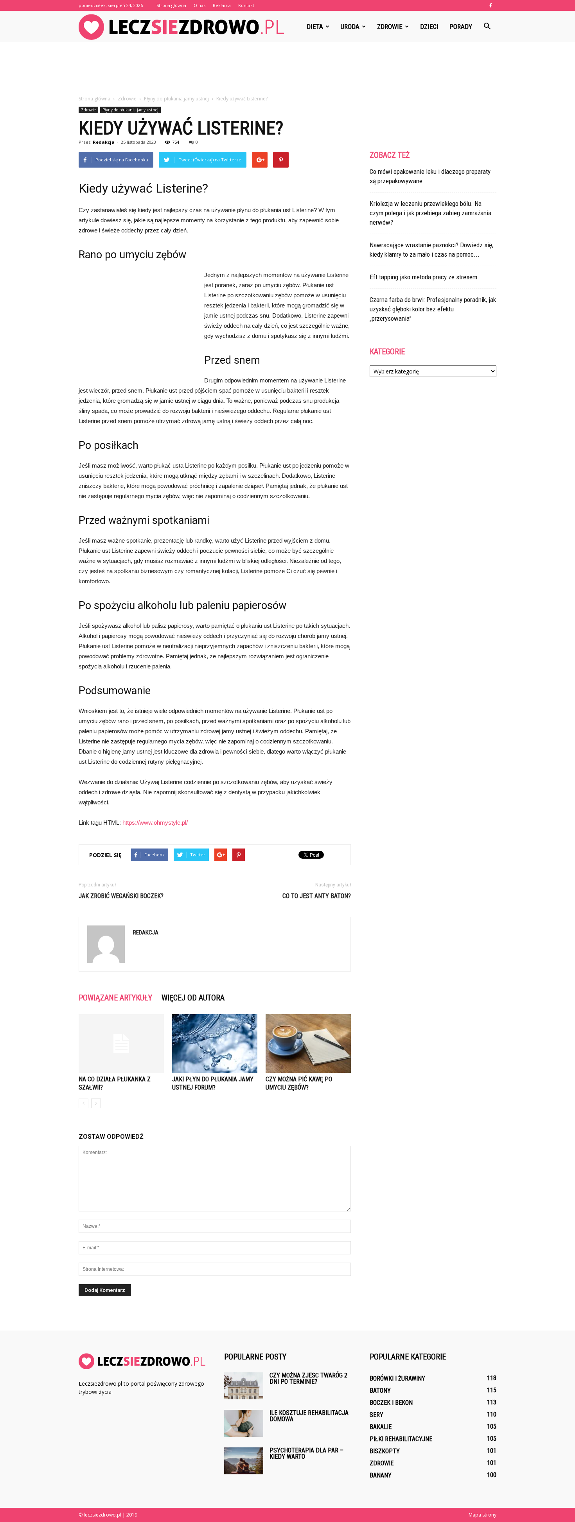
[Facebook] (490, 5)
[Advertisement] (287, 69)
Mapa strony (482, 1514)
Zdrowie (389, 26)
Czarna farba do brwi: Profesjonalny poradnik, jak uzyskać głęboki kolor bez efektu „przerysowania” (433, 309)
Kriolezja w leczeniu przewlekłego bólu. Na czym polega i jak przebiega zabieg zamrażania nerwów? (430, 213)
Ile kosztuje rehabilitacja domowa (309, 1416)
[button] (487, 26)
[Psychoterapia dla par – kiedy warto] (243, 1460)
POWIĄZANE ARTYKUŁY (115, 997)
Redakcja (104, 142)
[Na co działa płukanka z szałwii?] (121, 1043)
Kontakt (246, 5)
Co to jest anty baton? (316, 896)
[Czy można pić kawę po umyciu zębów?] (308, 1043)
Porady (460, 26)
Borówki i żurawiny (397, 1378)
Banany (381, 1475)
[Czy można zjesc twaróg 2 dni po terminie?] (243, 1385)
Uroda (350, 26)
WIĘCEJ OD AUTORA (193, 997)
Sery (376, 1414)
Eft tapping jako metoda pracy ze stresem (423, 277)
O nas (199, 5)
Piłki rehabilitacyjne (401, 1439)
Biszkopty (385, 1451)
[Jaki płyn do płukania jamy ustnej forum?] (214, 1043)
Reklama (222, 5)
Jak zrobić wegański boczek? (121, 896)
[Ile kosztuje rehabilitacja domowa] (243, 1423)
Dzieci (429, 26)
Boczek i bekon (391, 1402)
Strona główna (171, 5)
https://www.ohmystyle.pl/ (155, 822)
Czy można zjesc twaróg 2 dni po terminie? (308, 1378)
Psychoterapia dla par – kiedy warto (306, 1453)
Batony (380, 1390)
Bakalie (381, 1427)
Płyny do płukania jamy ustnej (130, 110)
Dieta (315, 26)
